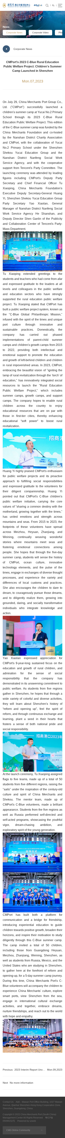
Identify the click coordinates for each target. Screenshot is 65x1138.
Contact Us (8, 1102)
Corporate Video (40, 32)
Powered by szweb (26, 1121)
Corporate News (14, 32)
